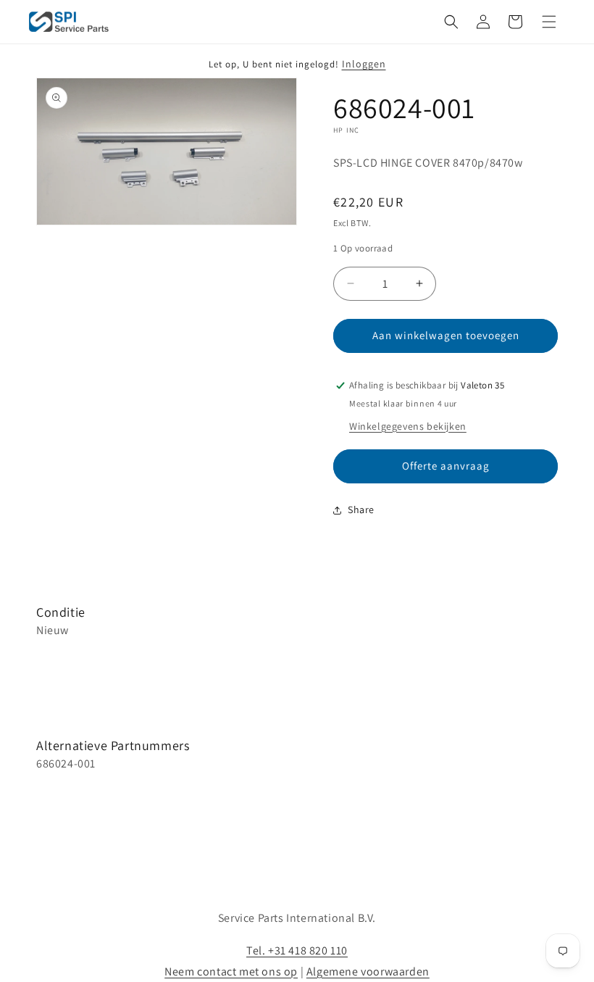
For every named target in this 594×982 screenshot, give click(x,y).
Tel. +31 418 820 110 (297, 950)
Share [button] (361, 509)
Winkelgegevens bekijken (408, 426)
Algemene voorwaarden (368, 971)
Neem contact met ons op (231, 971)
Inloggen (364, 63)
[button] (451, 22)
